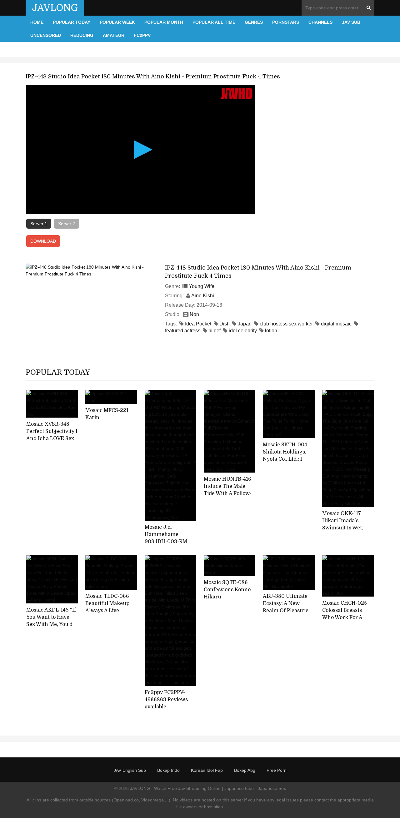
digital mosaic (336, 323)
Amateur (113, 35)
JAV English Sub (130, 770)
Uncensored (45, 35)
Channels (320, 22)
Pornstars (285, 22)
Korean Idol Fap (207, 770)
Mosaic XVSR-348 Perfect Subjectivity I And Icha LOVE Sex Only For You (52, 434)
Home (36, 22)
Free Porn (277, 770)
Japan (245, 323)
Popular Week (117, 22)
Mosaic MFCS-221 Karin (106, 414)
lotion (271, 330)
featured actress (182, 330)
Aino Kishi (202, 295)
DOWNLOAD (43, 241)
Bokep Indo (168, 770)
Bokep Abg (244, 770)
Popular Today (71, 22)
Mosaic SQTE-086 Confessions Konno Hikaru (227, 589)
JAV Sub (351, 22)
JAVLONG (55, 7)
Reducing (81, 35)
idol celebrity (243, 330)
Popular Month (163, 22)
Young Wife (201, 286)
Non (194, 314)
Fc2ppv (142, 35)
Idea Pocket (198, 323)
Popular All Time (213, 22)
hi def (214, 330)
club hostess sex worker (286, 323)
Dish (224, 323)
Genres (254, 22)
